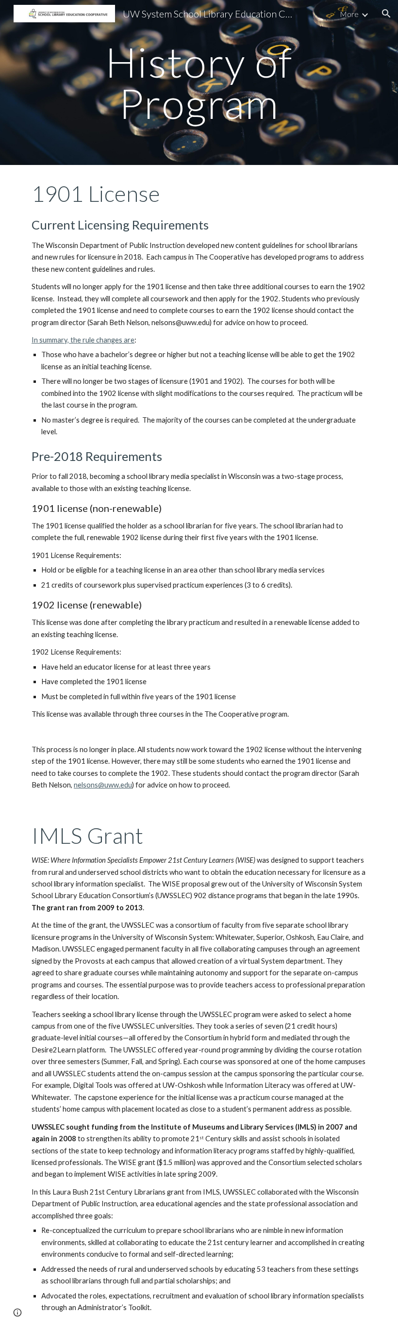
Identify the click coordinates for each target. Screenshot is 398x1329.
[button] (386, 13)
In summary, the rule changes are (83, 340)
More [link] (349, 13)
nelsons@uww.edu (103, 785)
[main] (199, 82)
